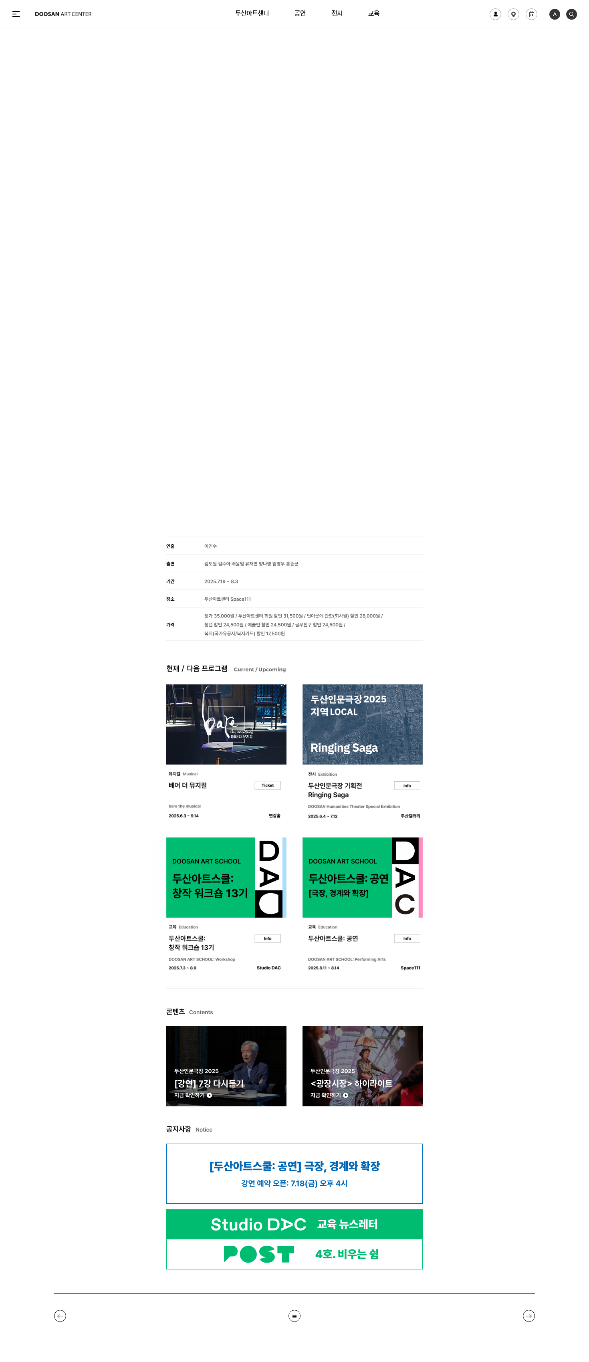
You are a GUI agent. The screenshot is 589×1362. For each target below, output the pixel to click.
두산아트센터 (252, 14)
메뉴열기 (16, 14)
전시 (337, 14)
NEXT (529, 1316)
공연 (300, 14)
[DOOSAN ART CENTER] (63, 14)
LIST (294, 1316)
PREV (60, 1316)
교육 (373, 14)
